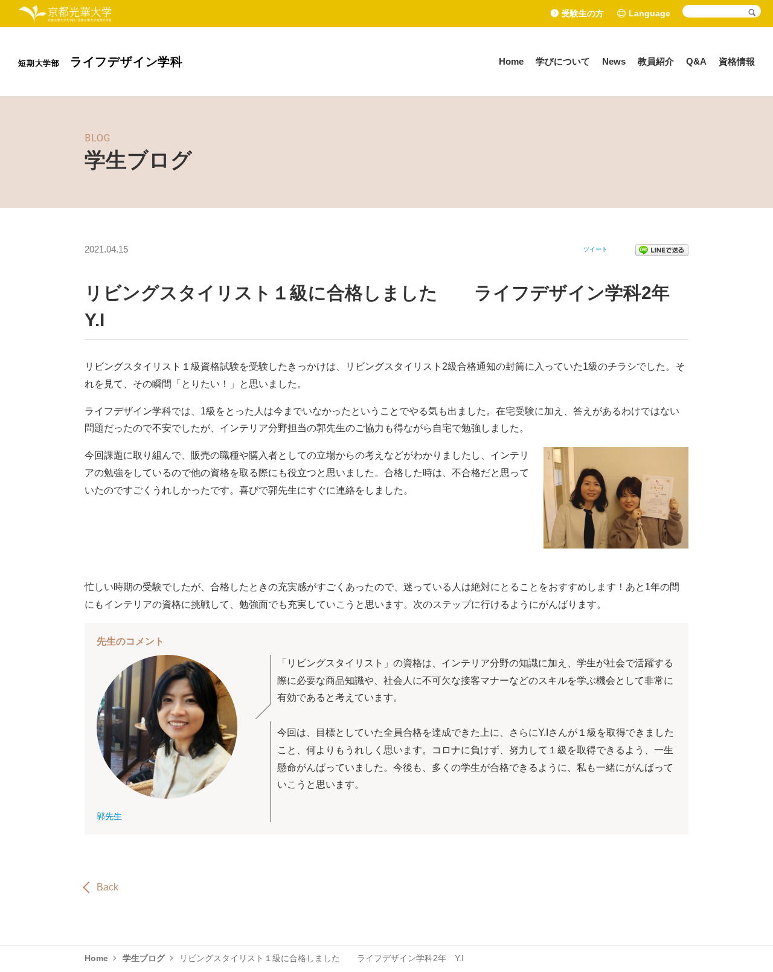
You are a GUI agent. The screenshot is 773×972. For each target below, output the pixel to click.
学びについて (563, 61)
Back (107, 887)
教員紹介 (656, 61)
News (614, 61)
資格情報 (737, 61)
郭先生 (109, 816)
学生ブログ (144, 958)
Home (511, 61)
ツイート (595, 249)
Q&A (696, 61)
